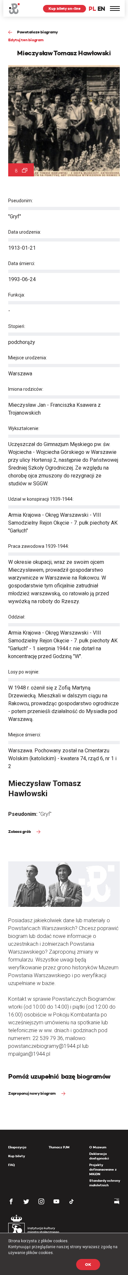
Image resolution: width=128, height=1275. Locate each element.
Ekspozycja (17, 1147)
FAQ (11, 1165)
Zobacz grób (20, 831)
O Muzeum (97, 1147)
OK (88, 1264)
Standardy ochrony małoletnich (104, 1182)
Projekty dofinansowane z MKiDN (103, 1169)
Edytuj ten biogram (26, 39)
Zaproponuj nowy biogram (32, 1093)
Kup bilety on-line (64, 8)
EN (101, 8)
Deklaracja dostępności (99, 1156)
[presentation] (4, 578)
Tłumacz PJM (59, 1147)
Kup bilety (16, 1156)
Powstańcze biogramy (37, 31)
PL (92, 8)
